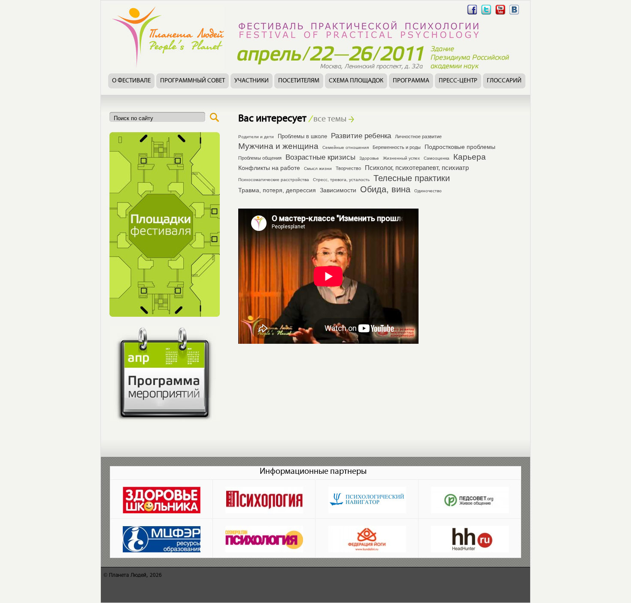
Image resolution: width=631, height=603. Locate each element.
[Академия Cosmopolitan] (264, 538)
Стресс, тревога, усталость (341, 179)
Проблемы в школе (302, 136)
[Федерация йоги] (367, 538)
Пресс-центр (458, 81)
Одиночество (428, 190)
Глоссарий (504, 81)
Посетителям (298, 81)
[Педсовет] (470, 499)
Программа (411, 81)
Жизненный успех (401, 158)
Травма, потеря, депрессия (277, 190)
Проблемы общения (260, 158)
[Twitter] (486, 14)
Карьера (469, 156)
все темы (327, 119)
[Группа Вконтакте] (514, 14)
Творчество (348, 168)
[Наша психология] (264, 499)
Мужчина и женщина (278, 146)
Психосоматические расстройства (273, 179)
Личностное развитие (418, 136)
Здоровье (369, 158)
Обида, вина (385, 189)
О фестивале (131, 81)
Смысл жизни (318, 168)
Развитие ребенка (361, 135)
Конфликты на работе (269, 168)
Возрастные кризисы (320, 157)
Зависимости (338, 190)
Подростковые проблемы (460, 147)
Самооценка (436, 158)
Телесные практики (411, 178)
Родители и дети (256, 136)
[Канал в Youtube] (500, 14)
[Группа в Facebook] (472, 14)
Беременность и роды (397, 147)
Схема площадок (356, 81)
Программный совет (192, 81)
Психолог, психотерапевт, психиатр (417, 167)
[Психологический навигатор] (367, 499)
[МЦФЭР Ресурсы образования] (161, 538)
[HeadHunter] (470, 538)
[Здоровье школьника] (161, 499)
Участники (251, 81)
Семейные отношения (345, 147)
